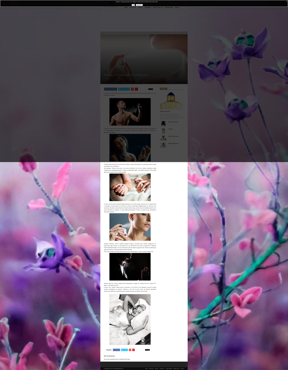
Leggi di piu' (139, 5)
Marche (156, 368)
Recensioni (151, 368)
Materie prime (177, 368)
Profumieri (162, 368)
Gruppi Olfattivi (169, 368)
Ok (133, 5)
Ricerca (182, 368)
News (146, 368)
